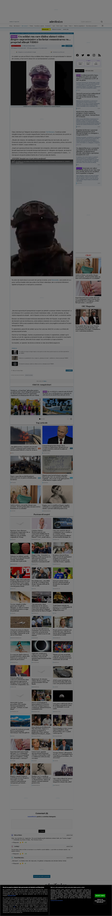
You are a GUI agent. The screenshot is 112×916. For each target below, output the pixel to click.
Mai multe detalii (12, 895)
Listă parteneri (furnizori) (56, 900)
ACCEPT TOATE (100, 895)
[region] (56, 900)
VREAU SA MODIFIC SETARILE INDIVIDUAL (100, 901)
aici (14, 906)
